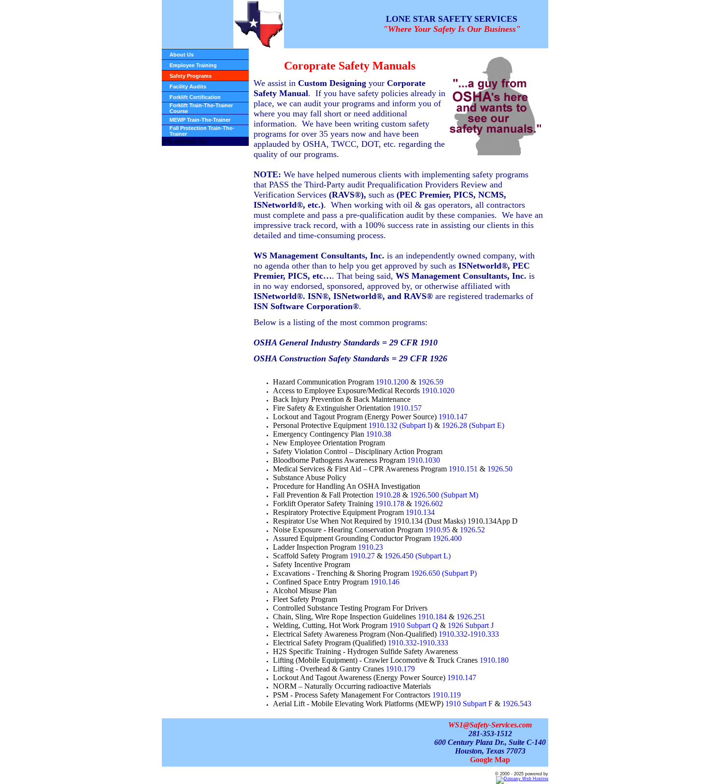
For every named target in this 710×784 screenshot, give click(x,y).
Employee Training (193, 65)
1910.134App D (493, 521)
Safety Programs (191, 76)
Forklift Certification (195, 97)
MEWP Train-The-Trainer (200, 120)
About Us (182, 54)
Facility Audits (188, 86)
